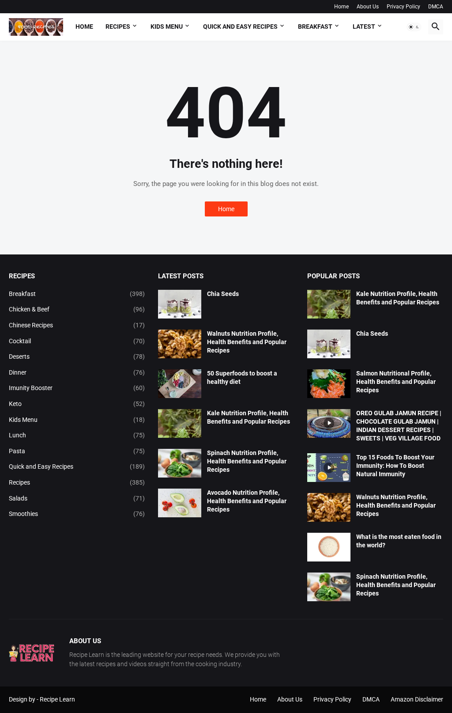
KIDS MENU (167, 26)
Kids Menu (77, 419)
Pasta (77, 451)
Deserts (77, 356)
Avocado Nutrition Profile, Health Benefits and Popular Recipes (246, 501)
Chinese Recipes (77, 325)
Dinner (77, 372)
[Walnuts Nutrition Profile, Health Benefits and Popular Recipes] (179, 344)
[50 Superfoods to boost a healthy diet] (179, 383)
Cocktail (77, 341)
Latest (364, 26)
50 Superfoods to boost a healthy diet (242, 377)
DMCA (435, 7)
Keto (77, 403)
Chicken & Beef (77, 309)
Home (341, 7)
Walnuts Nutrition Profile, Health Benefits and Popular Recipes (246, 342)
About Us (368, 7)
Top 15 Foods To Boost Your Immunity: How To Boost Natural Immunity (395, 466)
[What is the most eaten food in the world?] (328, 547)
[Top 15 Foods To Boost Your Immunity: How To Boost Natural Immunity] (328, 467)
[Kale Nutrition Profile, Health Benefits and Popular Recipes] (179, 423)
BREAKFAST (315, 26)
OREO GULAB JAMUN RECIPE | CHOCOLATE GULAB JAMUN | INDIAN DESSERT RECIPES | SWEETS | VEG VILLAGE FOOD (398, 426)
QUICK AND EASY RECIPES (240, 26)
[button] (414, 27)
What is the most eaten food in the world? (398, 541)
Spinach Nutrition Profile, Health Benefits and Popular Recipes (246, 461)
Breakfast (77, 293)
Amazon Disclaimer (417, 699)
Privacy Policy (403, 7)
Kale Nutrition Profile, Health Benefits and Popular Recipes (248, 417)
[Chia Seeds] (179, 304)
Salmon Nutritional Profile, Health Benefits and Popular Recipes (396, 382)
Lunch (77, 435)
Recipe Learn (57, 699)
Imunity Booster (77, 387)
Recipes (117, 26)
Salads (77, 498)
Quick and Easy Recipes (77, 466)
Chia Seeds (223, 293)
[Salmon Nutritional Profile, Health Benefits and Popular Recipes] (328, 383)
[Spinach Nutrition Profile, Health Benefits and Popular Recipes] (179, 463)
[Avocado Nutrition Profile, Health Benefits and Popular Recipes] (179, 503)
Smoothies (77, 513)
